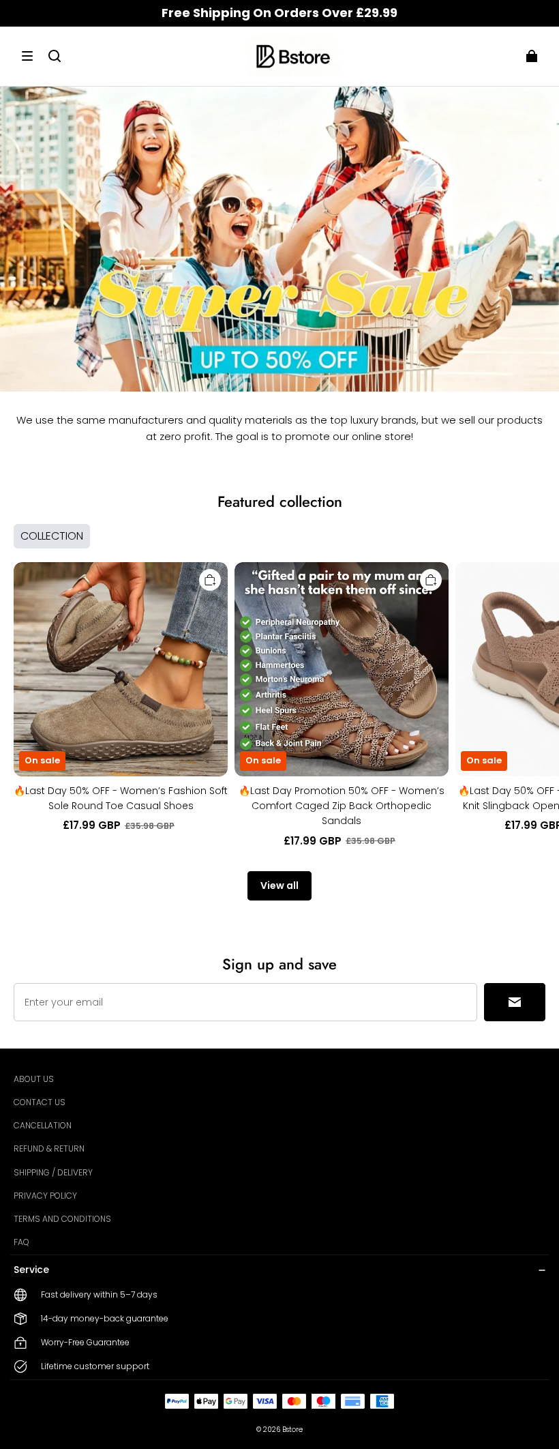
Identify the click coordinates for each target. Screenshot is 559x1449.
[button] (27, 56)
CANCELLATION (43, 1125)
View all (279, 885)
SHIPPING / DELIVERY (53, 1172)
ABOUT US (34, 1079)
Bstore (292, 1429)
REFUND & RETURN (49, 1148)
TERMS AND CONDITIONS (62, 1219)
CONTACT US (39, 1102)
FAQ (21, 1242)
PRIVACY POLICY (45, 1195)
